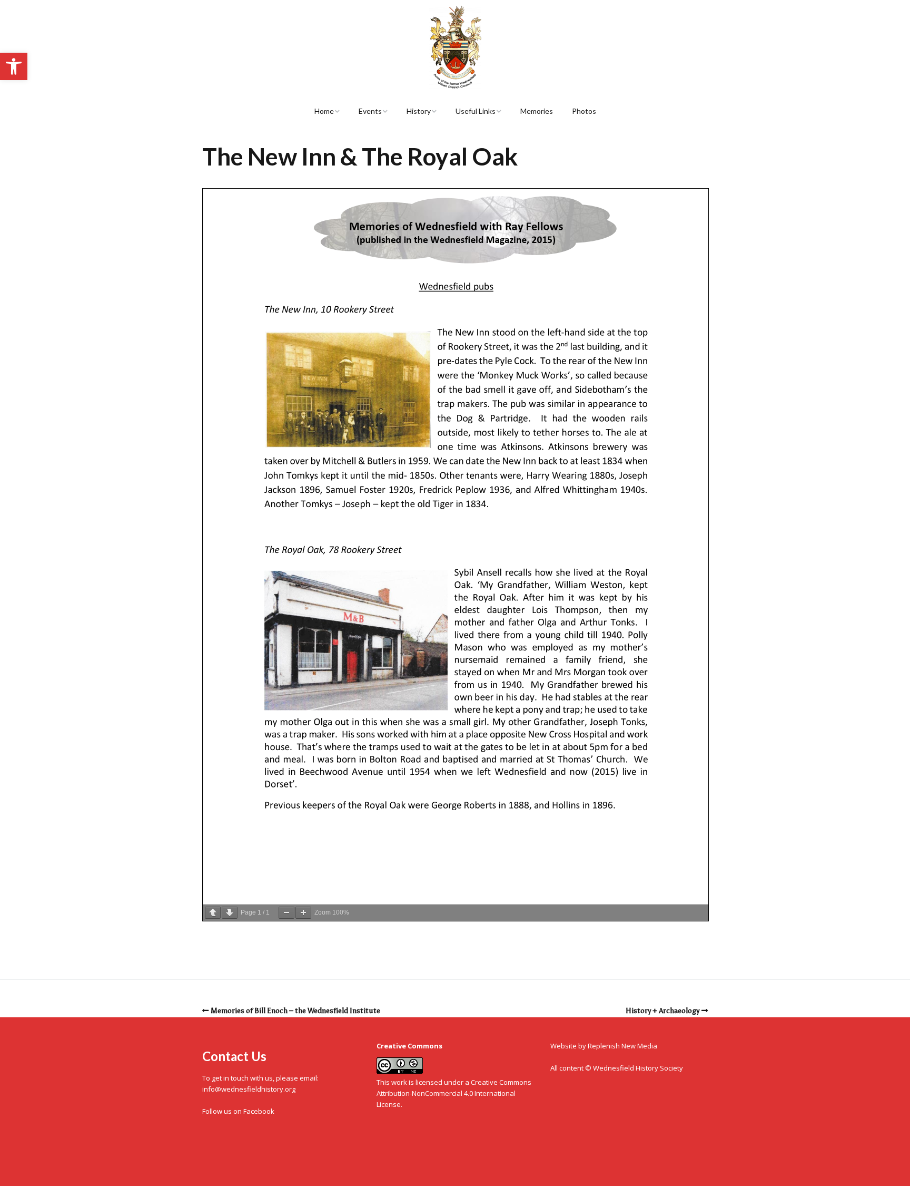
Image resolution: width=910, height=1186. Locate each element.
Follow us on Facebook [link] (238, 1111)
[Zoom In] (303, 913)
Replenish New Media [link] (622, 1046)
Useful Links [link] (476, 110)
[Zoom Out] (286, 913)
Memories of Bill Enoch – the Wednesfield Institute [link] (295, 1010)
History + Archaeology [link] (662, 1010)
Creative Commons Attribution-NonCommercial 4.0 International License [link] (454, 1093)
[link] (13, 66)
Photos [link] (584, 110)
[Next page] (230, 913)
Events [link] (370, 110)
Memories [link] (536, 110)
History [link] (419, 110)
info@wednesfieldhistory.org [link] (248, 1089)
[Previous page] (213, 913)
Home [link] (324, 110)
